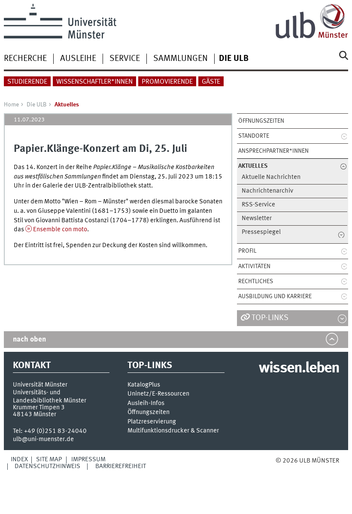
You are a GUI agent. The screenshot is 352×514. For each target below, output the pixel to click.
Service (124, 58)
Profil (247, 251)
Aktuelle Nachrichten (271, 177)
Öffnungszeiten (261, 121)
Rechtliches (255, 281)
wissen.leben (299, 368)
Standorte (253, 136)
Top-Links (270, 318)
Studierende (27, 82)
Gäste (211, 82)
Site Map (49, 459)
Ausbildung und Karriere (275, 296)
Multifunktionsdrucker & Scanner (173, 431)
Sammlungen (180, 58)
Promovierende (167, 82)
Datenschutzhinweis (47, 466)
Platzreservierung (151, 422)
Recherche (25, 58)
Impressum (88, 459)
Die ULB (37, 105)
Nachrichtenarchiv (267, 191)
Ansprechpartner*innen (273, 151)
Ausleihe (78, 58)
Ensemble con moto (60, 229)
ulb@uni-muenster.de (43, 439)
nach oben (29, 339)
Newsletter (257, 218)
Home (11, 105)
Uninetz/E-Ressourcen (158, 394)
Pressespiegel (261, 232)
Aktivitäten (254, 266)
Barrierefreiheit (120, 466)
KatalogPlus (143, 385)
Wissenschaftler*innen (94, 82)
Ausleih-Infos (145, 403)
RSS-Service (258, 205)
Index (19, 459)
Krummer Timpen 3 (39, 407)
